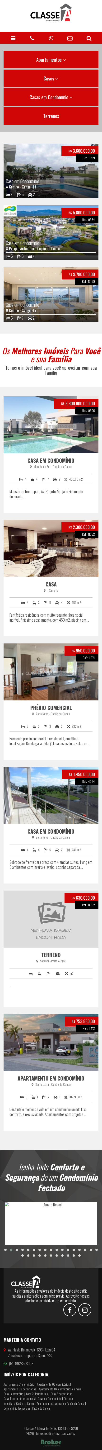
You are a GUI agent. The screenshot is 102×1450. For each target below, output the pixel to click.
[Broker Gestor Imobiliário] (51, 1442)
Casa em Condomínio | (50, 1398)
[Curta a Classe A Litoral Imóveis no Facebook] (69, 1310)
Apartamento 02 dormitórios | (54, 1384)
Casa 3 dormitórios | (62, 1393)
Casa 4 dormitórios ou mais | (20, 1398)
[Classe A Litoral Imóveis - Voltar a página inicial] (51, 12)
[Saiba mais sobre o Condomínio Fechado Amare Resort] (51, 1223)
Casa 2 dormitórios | (37, 1393)
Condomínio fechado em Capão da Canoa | (27, 1408)
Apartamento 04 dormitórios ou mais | (60, 1389)
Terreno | (69, 1398)
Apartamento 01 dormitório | (20, 1384)
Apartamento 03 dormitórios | (20, 1389)
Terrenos (51, 115)
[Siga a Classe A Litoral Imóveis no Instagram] (84, 1310)
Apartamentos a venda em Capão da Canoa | (61, 1403)
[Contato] (69, 38)
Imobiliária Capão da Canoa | (19, 1403)
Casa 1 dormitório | (14, 1393)
